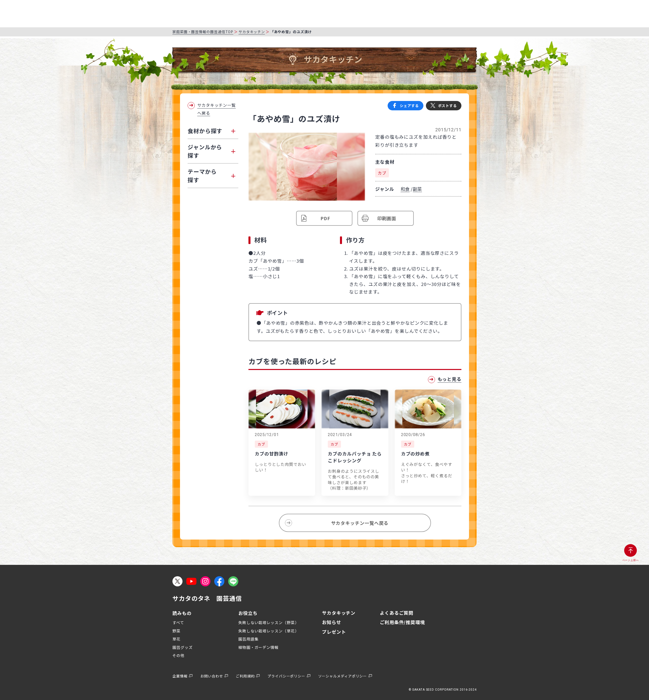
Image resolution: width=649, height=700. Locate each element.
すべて (178, 622)
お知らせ (331, 622)
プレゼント (334, 631)
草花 (176, 639)
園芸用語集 (248, 639)
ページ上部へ (630, 560)
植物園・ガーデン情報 (258, 647)
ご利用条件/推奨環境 (402, 622)
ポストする (447, 105)
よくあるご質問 (396, 612)
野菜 (176, 630)
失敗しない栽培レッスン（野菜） (268, 622)
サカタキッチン (252, 31)
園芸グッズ (182, 647)
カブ (382, 173)
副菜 (417, 189)
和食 (405, 189)
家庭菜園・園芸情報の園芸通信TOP (202, 31)
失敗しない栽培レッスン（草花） (268, 630)
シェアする (409, 105)
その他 (178, 655)
